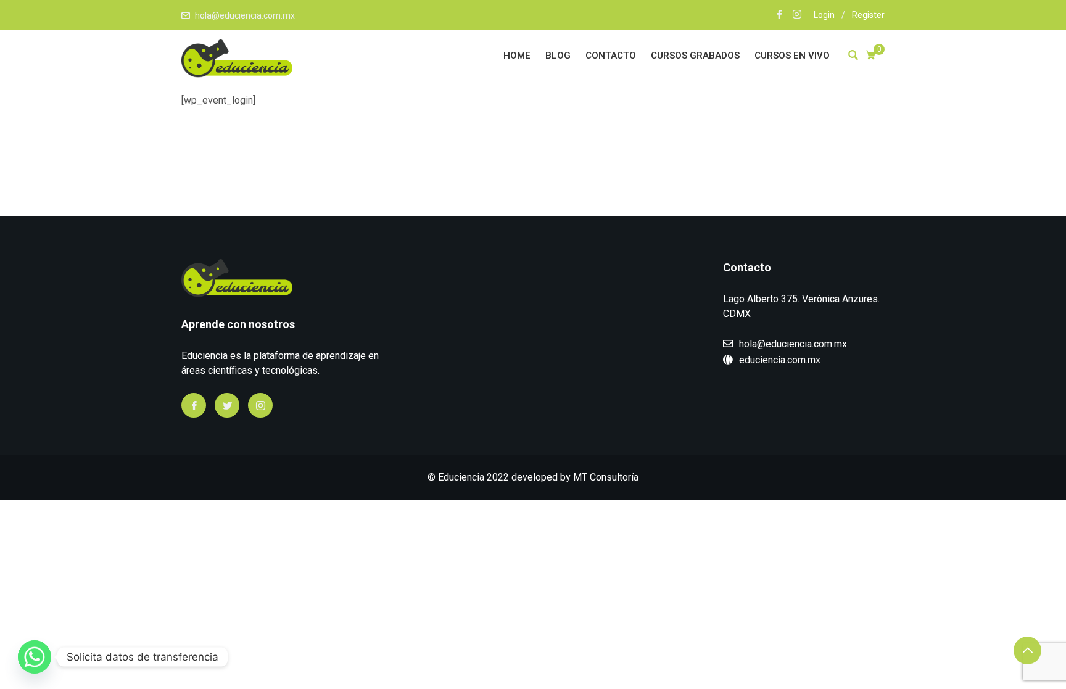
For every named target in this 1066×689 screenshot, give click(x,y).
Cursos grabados (695, 55)
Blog (558, 55)
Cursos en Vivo (792, 55)
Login (824, 15)
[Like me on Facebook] (779, 15)
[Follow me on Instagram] (797, 15)
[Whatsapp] (34, 657)
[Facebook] (193, 405)
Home (517, 55)
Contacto (610, 55)
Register (868, 15)
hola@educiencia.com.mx (245, 15)
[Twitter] (227, 405)
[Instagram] (260, 405)
